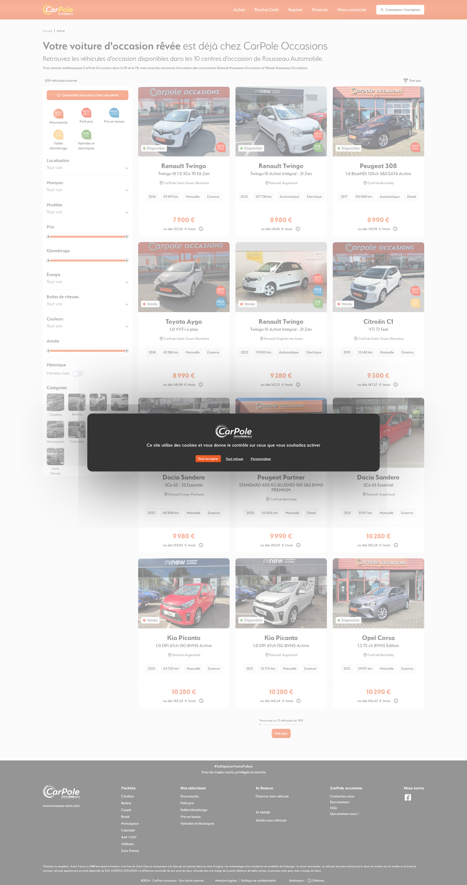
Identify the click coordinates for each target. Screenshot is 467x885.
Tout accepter (208, 459)
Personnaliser (261, 459)
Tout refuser (234, 459)
